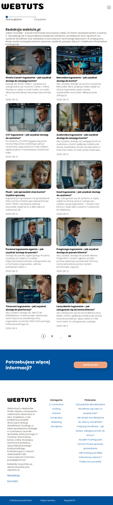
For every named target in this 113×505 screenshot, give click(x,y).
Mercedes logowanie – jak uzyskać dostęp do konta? (77, 79)
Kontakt (12, 481)
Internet (56, 413)
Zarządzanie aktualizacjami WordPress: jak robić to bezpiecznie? (90, 409)
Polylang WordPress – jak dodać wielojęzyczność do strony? (90, 431)
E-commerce (56, 404)
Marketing (56, 422)
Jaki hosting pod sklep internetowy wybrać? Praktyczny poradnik (90, 457)
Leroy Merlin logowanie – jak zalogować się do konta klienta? (76, 308)
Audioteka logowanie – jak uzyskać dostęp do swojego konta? (77, 136)
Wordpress (56, 426)
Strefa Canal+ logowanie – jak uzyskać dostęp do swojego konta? (28, 79)
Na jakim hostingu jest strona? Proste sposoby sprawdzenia (90, 444)
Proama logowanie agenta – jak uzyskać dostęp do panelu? (25, 251)
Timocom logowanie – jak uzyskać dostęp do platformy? (26, 308)
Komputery (56, 417)
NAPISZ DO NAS (90, 365)
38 (69, 336)
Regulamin (69, 500)
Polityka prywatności (21, 500)
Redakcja (13, 475)
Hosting (56, 408)
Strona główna (14, 19)
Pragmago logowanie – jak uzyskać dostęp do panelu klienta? (78, 251)
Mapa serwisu (48, 500)
